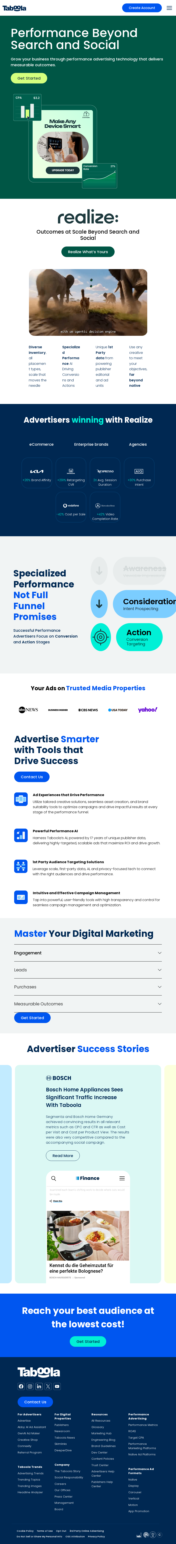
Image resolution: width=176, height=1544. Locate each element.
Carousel (134, 1492)
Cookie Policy (25, 1531)
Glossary (97, 1427)
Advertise (24, 1421)
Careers (60, 1484)
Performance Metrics (143, 1425)
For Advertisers (29, 1414)
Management (64, 1503)
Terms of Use (45, 1531)
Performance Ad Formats (141, 1471)
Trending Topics (29, 1480)
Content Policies (102, 1459)
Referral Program (30, 1452)
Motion (133, 1505)
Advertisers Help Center (102, 1473)
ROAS (132, 1431)
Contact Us (32, 777)
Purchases (25, 987)
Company (62, 1465)
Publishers (62, 1425)
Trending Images (30, 1486)
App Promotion (138, 1511)
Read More (63, 1155)
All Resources (100, 1421)
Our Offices (62, 1490)
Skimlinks (61, 1444)
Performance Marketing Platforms (142, 1446)
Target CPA (136, 1438)
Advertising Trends (31, 1473)
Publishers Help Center (102, 1484)
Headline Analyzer (30, 1492)
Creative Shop (28, 1440)
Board (59, 1509)
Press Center (64, 1497)
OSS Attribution (75, 1536)
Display (133, 1486)
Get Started (29, 78)
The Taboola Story (67, 1471)
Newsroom (62, 1431)
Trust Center (100, 1465)
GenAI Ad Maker (29, 1433)
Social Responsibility (69, 1477)
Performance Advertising (138, 1416)
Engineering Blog (103, 1440)
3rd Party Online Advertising (87, 1531)
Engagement (28, 953)
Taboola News (65, 1438)
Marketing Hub (101, 1433)
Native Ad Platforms (142, 1454)
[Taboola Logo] (14, 7)
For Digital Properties (63, 1416)
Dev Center (99, 1452)
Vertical (133, 1498)
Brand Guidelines (103, 1446)
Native (132, 1480)
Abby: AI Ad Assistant (32, 1427)
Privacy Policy (96, 1536)
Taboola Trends (30, 1467)
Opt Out (61, 1531)
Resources (99, 1414)
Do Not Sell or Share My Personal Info (39, 1536)
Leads (20, 970)
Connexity (24, 1446)
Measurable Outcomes (38, 1004)
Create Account (142, 8)
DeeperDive (63, 1450)
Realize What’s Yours (88, 251)
